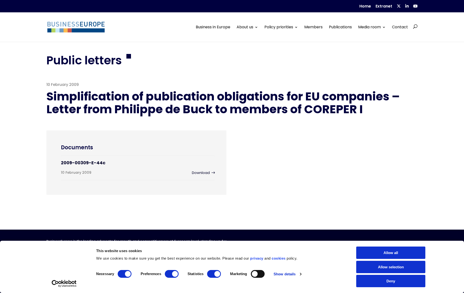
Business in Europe (213, 27)
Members (313, 27)
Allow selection (391, 267)
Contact (400, 27)
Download (201, 172)
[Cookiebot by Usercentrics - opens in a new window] (64, 283)
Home (365, 6)
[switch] (172, 274)
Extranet (384, 6)
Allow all (391, 253)
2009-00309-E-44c (83, 163)
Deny (390, 281)
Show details (285, 274)
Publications (340, 27)
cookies (279, 258)
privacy (256, 258)
